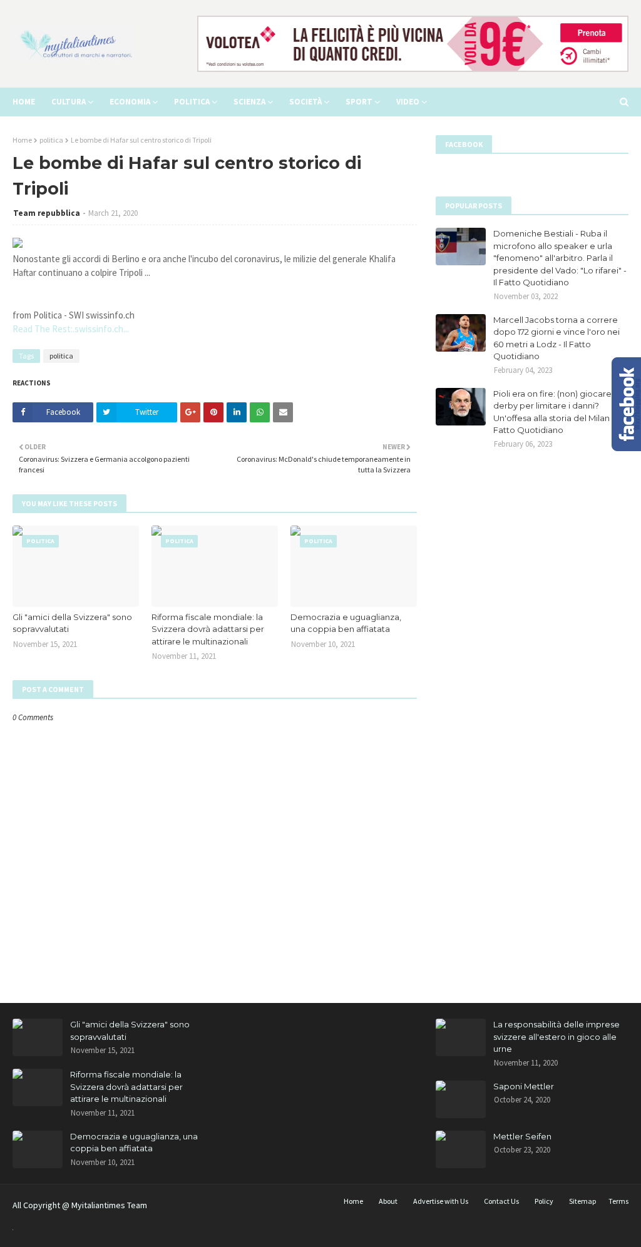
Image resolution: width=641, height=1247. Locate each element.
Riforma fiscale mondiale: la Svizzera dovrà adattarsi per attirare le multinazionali (207, 629)
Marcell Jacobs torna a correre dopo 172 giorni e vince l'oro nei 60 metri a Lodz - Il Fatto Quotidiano (556, 338)
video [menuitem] (407, 101)
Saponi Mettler (523, 1086)
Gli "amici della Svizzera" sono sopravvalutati (72, 623)
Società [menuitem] (305, 101)
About (388, 1201)
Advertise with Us (440, 1201)
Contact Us (501, 1201)
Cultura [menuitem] (68, 101)
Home (22, 140)
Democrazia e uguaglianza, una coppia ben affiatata (345, 623)
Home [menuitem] (24, 101)
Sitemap (582, 1201)
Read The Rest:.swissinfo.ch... (71, 329)
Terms (618, 1201)
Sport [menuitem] (359, 101)
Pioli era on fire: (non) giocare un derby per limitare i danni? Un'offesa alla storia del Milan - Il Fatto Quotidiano (558, 412)
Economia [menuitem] (130, 101)
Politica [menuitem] (192, 101)
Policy (544, 1201)
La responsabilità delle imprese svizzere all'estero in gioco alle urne (556, 1036)
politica (51, 140)
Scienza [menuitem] (249, 101)
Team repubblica (46, 213)
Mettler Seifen (522, 1136)
